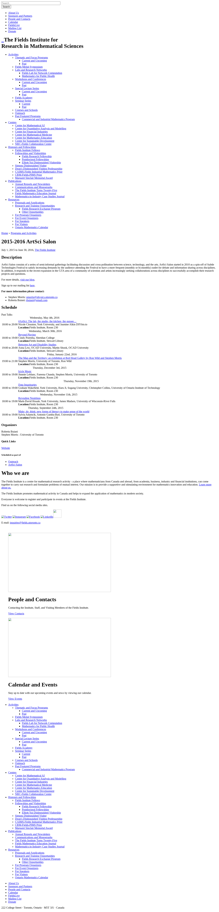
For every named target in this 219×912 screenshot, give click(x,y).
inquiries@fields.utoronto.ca (25, 522)
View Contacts (16, 613)
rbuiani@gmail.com (36, 300)
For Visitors (21, 224)
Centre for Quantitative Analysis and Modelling (40, 128)
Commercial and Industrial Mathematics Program (48, 119)
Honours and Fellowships (22, 147)
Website (5, 448)
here (32, 285)
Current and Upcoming (34, 60)
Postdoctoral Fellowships (35, 159)
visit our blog (27, 279)
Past (24, 63)
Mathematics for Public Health (38, 76)
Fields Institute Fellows (27, 150)
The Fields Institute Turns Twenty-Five (36, 190)
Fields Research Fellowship (37, 156)
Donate (12, 31)
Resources (13, 199)
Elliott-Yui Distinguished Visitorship (41, 162)
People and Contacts (19, 18)
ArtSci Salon (15, 464)
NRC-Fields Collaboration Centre (33, 144)
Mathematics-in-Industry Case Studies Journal (40, 196)
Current (26, 103)
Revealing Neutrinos (29, 398)
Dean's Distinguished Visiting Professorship (38, 168)
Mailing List (14, 28)
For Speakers (22, 221)
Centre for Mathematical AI (30, 125)
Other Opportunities (32, 211)
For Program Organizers (28, 215)
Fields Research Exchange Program (41, 208)
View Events (15, 698)
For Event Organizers (26, 218)
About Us (13, 12)
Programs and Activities (23, 233)
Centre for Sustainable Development (34, 140)
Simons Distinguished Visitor (31, 165)
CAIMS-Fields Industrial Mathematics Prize (38, 171)
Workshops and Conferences (30, 79)
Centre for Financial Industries (31, 131)
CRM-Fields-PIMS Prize (28, 174)
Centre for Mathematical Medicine (33, 134)
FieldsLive (14, 25)
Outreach (20, 113)
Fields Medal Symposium (29, 66)
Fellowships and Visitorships (30, 153)
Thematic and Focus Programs (31, 57)
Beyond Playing (27, 334)
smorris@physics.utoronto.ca (41, 297)
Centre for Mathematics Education (33, 137)
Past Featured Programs (28, 116)
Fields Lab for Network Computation (42, 73)
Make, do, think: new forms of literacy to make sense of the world (53, 411)
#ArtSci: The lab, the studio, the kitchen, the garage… (47, 321)
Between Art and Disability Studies (37, 344)
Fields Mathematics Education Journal (35, 193)
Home (4, 233)
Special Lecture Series (27, 88)
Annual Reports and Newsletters (32, 184)
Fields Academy (24, 97)
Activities (13, 54)
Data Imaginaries (27, 384)
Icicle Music (24, 371)
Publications (14, 181)
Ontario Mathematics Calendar (31, 227)
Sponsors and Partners (20, 15)
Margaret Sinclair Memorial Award (34, 177)
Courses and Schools (26, 110)
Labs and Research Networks (31, 69)
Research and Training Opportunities (35, 205)
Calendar (13, 22)
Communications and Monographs (33, 187)
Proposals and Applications (29, 202)
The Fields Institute (45, 249)
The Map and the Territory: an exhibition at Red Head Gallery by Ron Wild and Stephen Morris (70, 358)
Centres (12, 122)
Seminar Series (23, 100)
